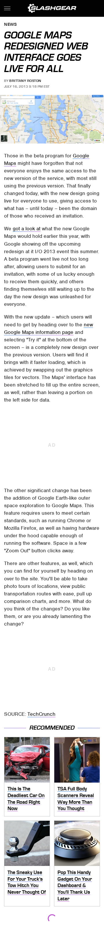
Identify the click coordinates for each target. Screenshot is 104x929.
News (10, 25)
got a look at (26, 228)
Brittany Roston (25, 81)
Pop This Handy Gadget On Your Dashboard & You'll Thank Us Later (74, 885)
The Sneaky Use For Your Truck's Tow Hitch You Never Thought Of (27, 882)
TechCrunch (41, 714)
